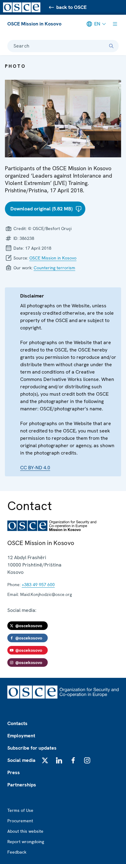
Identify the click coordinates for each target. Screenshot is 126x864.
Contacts (17, 723)
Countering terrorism (54, 268)
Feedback (16, 852)
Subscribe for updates (32, 748)
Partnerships (21, 784)
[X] (45, 760)
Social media (21, 760)
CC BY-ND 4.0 (35, 467)
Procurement (20, 821)
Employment (21, 735)
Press (13, 772)
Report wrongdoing (25, 841)
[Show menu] (115, 24)
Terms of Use (20, 810)
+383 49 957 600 (38, 584)
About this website (25, 831)
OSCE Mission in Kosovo (34, 24)
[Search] (111, 46)
